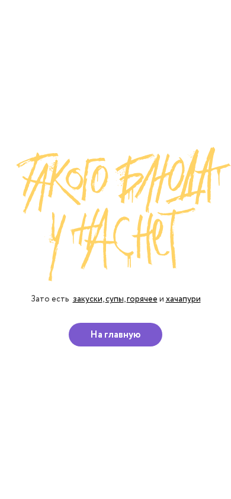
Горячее (142, 298)
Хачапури (183, 298)
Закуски (87, 298)
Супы (114, 298)
